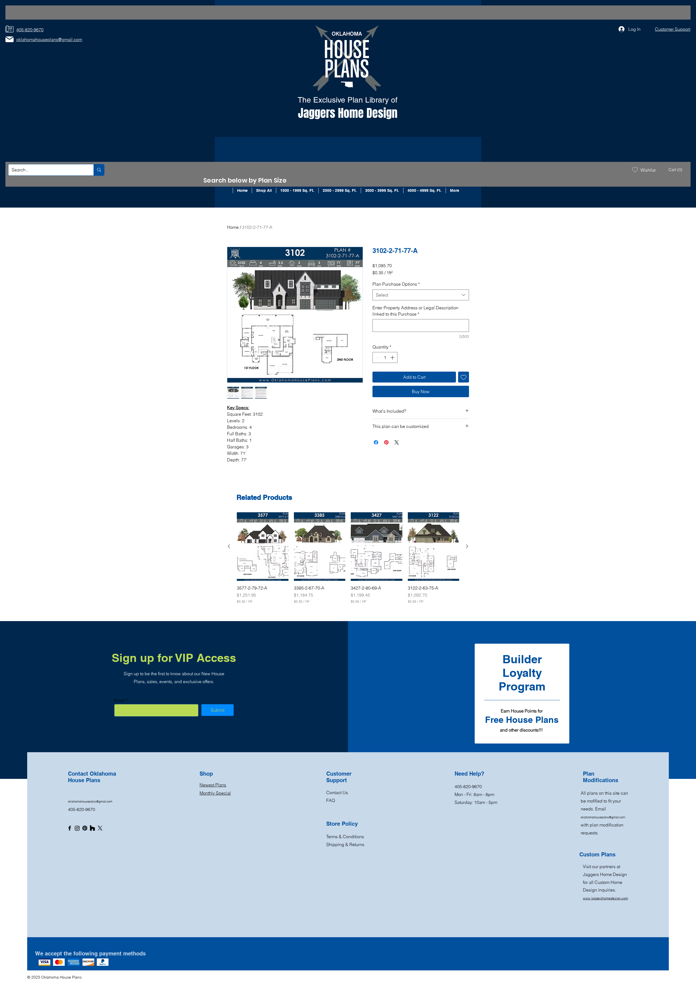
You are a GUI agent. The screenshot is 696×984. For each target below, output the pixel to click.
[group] (348, 558)
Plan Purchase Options (396, 284)
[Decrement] (377, 357)
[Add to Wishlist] (463, 377)
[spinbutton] (385, 357)
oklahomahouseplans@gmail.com (90, 801)
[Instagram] (77, 828)
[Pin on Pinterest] (386, 442)
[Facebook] (69, 828)
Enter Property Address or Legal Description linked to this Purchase (415, 310)
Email (119, 700)
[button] (676, 169)
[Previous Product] (229, 546)
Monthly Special (215, 793)
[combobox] (420, 294)
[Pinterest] (85, 828)
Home (233, 227)
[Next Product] (467, 546)
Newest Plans (213, 785)
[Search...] (99, 169)
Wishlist (648, 170)
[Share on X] (396, 442)
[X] (100, 828)
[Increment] (393, 357)
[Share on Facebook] (376, 442)
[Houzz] (92, 828)
